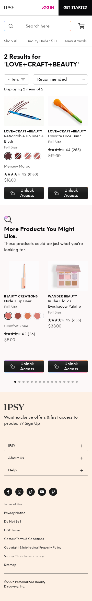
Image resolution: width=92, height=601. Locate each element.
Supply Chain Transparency (24, 556)
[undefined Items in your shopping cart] (81, 26)
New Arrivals (76, 41)
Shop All (11, 41)
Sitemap (10, 565)
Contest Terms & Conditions (24, 539)
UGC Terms (12, 530)
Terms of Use (13, 504)
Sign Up (32, 423)
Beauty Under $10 (42, 41)
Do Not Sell (12, 521)
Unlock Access (27, 193)
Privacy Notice (15, 513)
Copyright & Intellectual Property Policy (32, 547)
